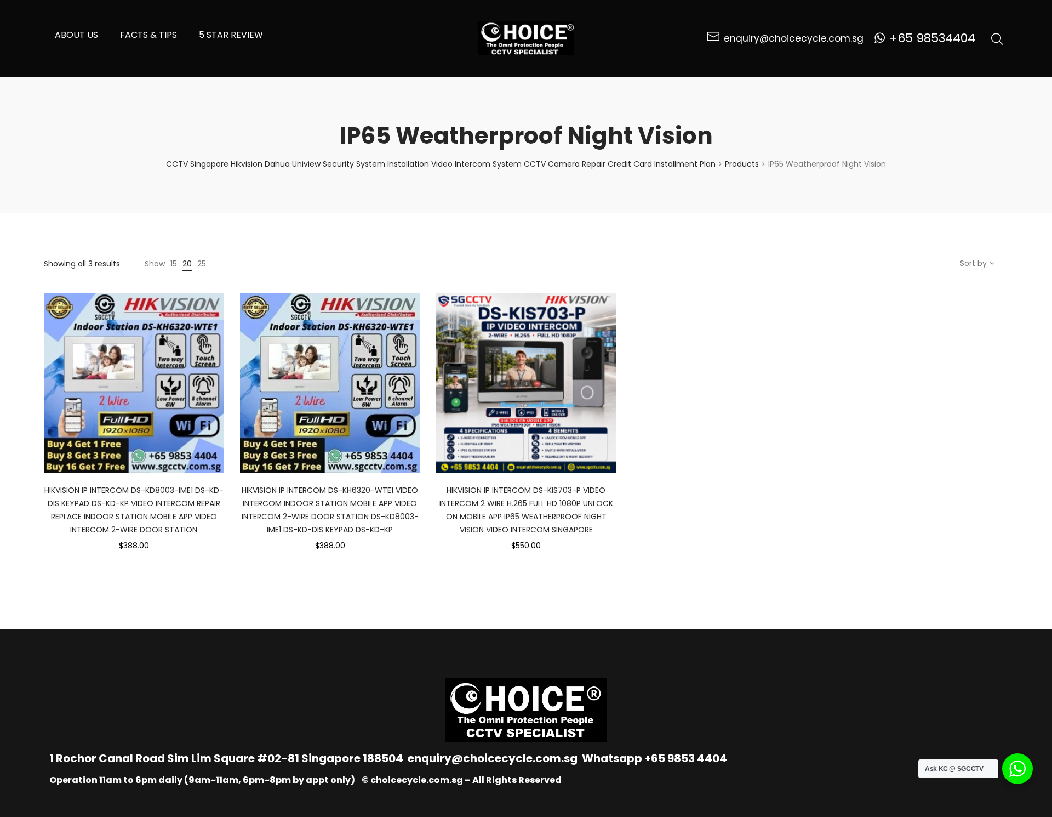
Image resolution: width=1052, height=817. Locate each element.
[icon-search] (997, 38)
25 (201, 263)
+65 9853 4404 (685, 758)
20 (187, 263)
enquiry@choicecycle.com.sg (493, 758)
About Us (76, 35)
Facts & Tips (148, 35)
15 (173, 263)
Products (742, 163)
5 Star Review (231, 35)
